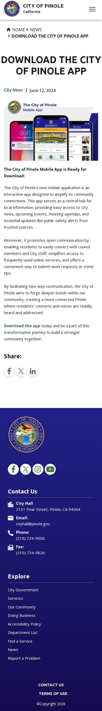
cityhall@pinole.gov (33, 523)
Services (15, 598)
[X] (21, 371)
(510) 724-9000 (30, 538)
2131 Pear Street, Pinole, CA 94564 (48, 509)
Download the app (22, 325)
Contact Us (51, 685)
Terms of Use (53, 693)
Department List (23, 632)
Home (18, 30)
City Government (23, 589)
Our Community (22, 606)
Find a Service (20, 641)
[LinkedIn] (32, 371)
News (36, 30)
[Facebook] (9, 371)
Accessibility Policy (24, 624)
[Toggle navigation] (92, 10)
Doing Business (22, 615)
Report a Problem (24, 658)
